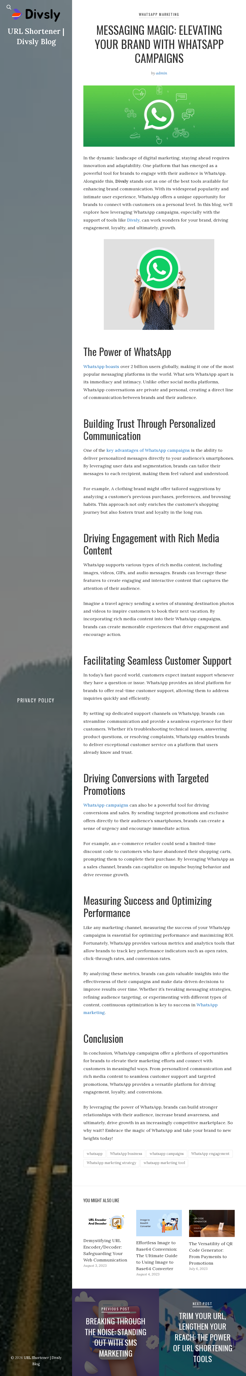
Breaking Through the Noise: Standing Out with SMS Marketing (115, 1337)
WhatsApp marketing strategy (111, 1163)
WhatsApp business (126, 1154)
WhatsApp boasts (101, 366)
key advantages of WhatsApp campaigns (148, 450)
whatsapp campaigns (167, 1154)
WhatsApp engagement (210, 1154)
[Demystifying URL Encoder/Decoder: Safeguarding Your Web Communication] (106, 1222)
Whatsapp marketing (159, 14)
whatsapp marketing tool (164, 1163)
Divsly (133, 220)
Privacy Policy (36, 700)
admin (161, 73)
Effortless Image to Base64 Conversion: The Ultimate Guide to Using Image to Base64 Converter (157, 1255)
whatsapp (95, 1154)
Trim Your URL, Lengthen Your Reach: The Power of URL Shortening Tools (202, 1337)
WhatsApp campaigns (105, 805)
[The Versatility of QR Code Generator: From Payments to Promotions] (212, 1223)
